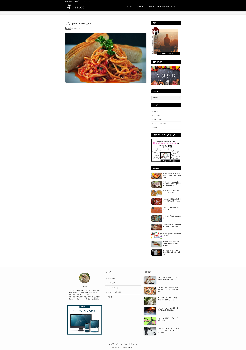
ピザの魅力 (156, 115)
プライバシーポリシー (122, 344)
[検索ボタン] (178, 6)
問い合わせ (134, 344)
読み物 (155, 127)
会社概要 (111, 344)
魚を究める (156, 111)
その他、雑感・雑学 (159, 123)
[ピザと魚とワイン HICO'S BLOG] (75, 7)
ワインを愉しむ (158, 119)
